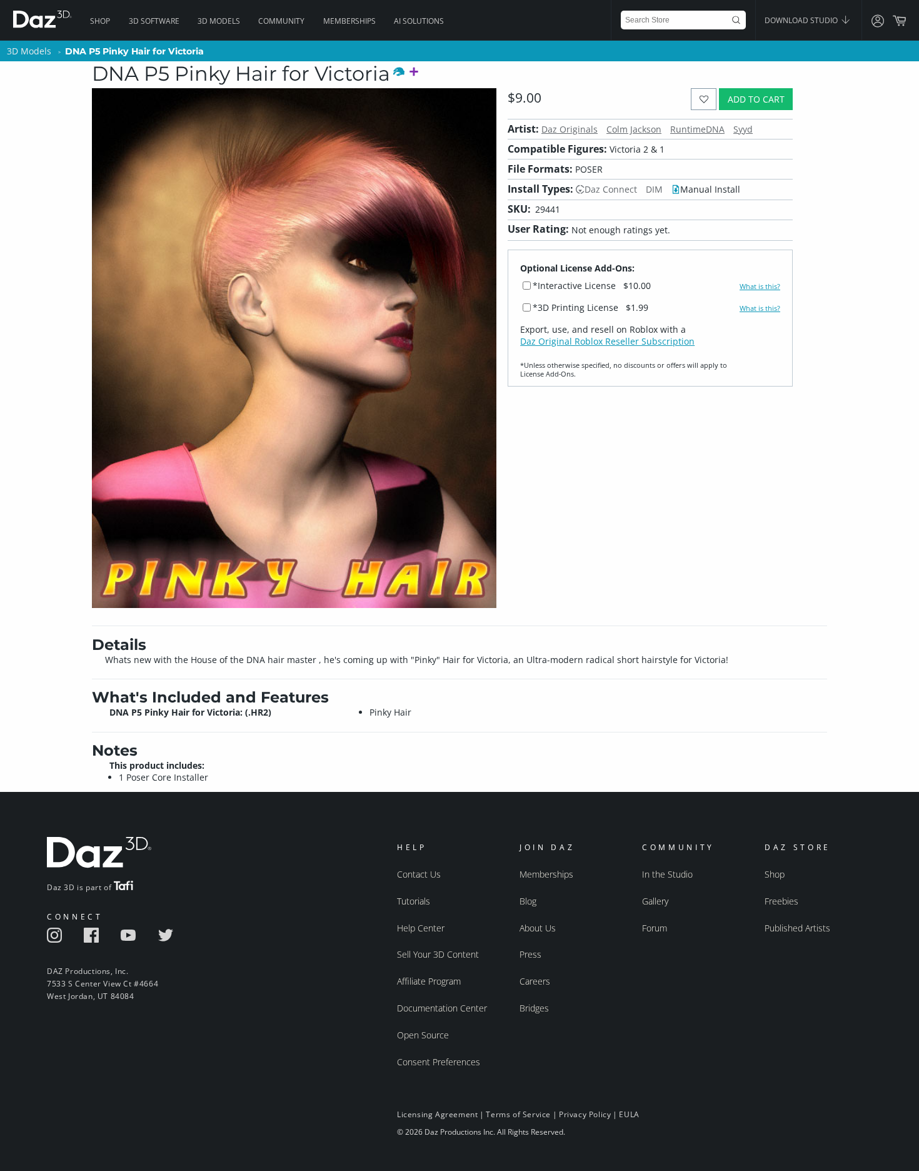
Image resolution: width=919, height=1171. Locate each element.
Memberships (349, 21)
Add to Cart (756, 99)
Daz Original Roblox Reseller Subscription (607, 341)
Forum (654, 928)
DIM (654, 189)
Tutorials (413, 901)
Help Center (420, 928)
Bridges (534, 1008)
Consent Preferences (438, 1062)
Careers (535, 981)
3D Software (154, 21)
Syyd (743, 129)
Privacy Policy (585, 1114)
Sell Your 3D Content (438, 954)
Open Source (423, 1035)
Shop (100, 21)
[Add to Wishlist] (703, 99)
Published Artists (797, 928)
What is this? (760, 286)
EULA (629, 1114)
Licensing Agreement (437, 1114)
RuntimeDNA (697, 129)
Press (530, 954)
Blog (528, 901)
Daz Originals (569, 129)
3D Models (219, 21)
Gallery (655, 901)
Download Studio (802, 20)
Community (281, 21)
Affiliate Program (429, 981)
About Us (538, 928)
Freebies (781, 901)
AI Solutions (419, 21)
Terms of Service (518, 1114)
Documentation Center (442, 1008)
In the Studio (667, 874)
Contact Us (419, 874)
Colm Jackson (633, 129)
